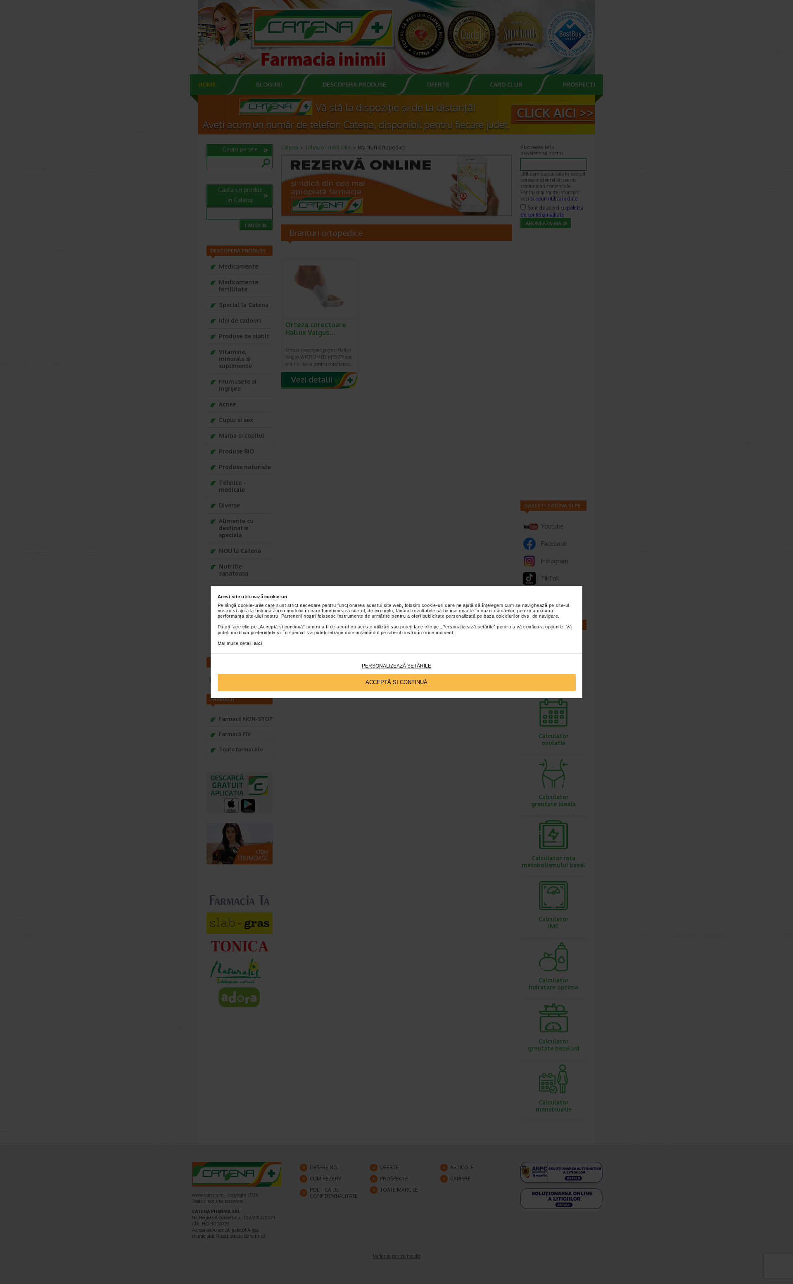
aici (258, 643)
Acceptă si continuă (396, 682)
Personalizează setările (396, 666)
